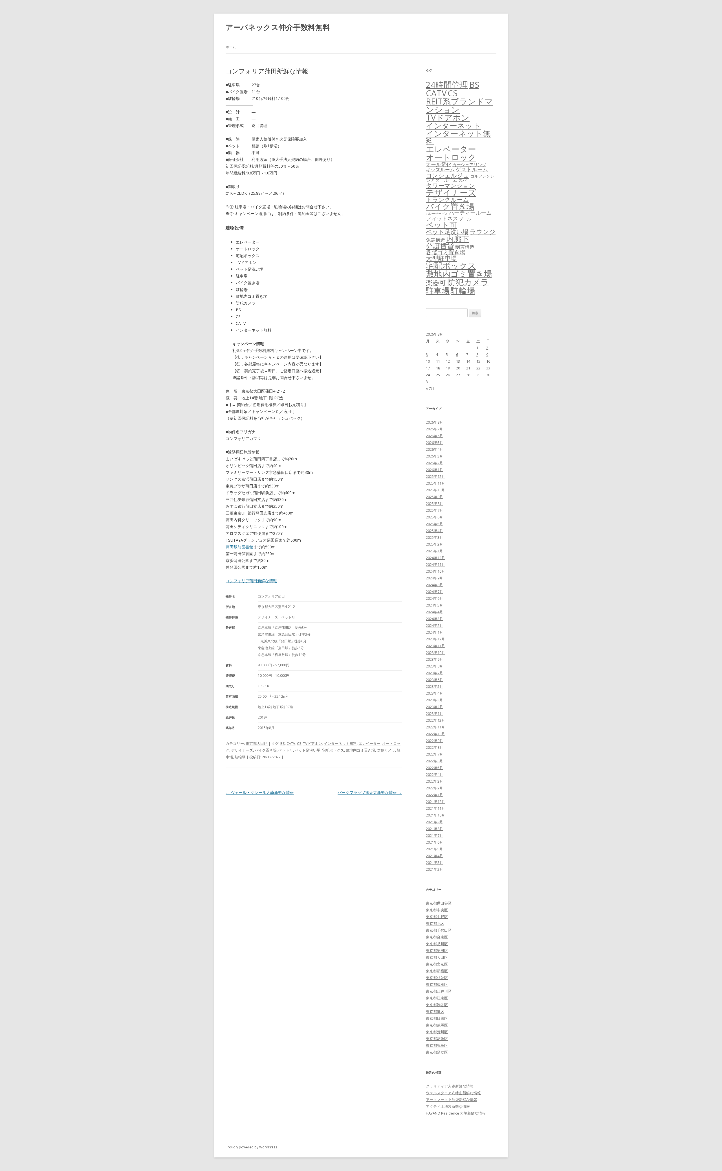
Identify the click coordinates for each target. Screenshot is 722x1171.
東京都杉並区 (437, 977)
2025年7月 (434, 510)
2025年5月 (434, 523)
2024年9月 (434, 578)
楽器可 (436, 282)
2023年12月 (435, 639)
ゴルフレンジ (482, 176)
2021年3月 (434, 862)
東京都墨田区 (437, 950)
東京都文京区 (437, 964)
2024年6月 (434, 598)
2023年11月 (435, 645)
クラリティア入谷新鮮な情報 (450, 1086)
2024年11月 (435, 564)
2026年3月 (434, 456)
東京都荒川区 (437, 1031)
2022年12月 (435, 720)
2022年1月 (434, 794)
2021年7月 (434, 835)
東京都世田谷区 (439, 903)
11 (438, 361)
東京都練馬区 (437, 1025)
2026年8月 (434, 422)
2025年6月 (434, 517)
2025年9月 (434, 496)
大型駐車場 (441, 258)
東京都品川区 (437, 943)
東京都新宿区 (437, 970)
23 (488, 368)
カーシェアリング (469, 164)
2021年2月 (434, 869)
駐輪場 (240, 756)
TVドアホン (312, 743)
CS (299, 743)
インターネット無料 (340, 743)
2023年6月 (434, 679)
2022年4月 (434, 774)
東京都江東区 (437, 998)
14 (468, 361)
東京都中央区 (437, 909)
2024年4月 (434, 611)
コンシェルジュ (447, 175)
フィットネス (442, 218)
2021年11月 (435, 808)
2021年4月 (434, 855)
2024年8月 (434, 584)
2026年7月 (434, 429)
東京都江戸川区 (439, 991)
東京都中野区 (437, 916)
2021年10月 (435, 815)
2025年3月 (434, 537)
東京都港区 (435, 1011)
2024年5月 (434, 605)
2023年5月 (434, 686)
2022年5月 (434, 767)
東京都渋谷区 (437, 1004)
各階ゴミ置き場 (445, 252)
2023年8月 (434, 666)
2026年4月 (434, 449)
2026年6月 (434, 435)
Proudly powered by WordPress (251, 1147)
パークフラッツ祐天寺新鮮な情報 (370, 792)
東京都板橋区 (437, 984)
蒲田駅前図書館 (239, 547)
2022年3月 (434, 781)
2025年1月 (434, 550)
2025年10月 (435, 490)
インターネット (453, 125)
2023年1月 (434, 713)
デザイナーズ (242, 750)
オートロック (451, 157)
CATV (291, 743)
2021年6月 (434, 842)
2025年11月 (435, 483)
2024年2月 (434, 625)
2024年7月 (434, 591)
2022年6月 (434, 760)
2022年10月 (435, 733)
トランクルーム (447, 199)
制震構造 (464, 247)
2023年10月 (435, 652)
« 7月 (430, 388)
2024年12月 (435, 557)
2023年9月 (434, 659)
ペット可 (285, 750)
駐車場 (438, 290)
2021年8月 (434, 828)
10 (428, 361)
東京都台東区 (437, 937)
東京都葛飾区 (437, 1038)
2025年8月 (434, 503)
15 (478, 361)
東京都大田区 (257, 743)
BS (282, 743)
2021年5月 (434, 849)
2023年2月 (434, 706)
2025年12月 (435, 476)
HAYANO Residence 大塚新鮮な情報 (456, 1113)
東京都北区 (435, 923)
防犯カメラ (386, 750)
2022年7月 (434, 754)
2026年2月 (434, 462)
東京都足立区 (437, 1052)
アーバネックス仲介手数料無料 (278, 27)
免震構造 (435, 240)
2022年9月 (434, 740)
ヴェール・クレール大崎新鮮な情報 (260, 792)
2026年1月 (434, 469)
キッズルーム (440, 169)
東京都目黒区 (437, 1018)
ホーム (231, 47)
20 (458, 368)
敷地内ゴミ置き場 (360, 750)
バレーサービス (437, 214)
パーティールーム (470, 212)
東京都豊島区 (437, 1045)
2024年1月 (434, 632)
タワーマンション (450, 185)
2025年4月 (434, 530)
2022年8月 (434, 747)
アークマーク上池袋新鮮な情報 (451, 1099)
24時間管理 (447, 84)
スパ (462, 180)
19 (448, 368)
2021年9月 (434, 821)
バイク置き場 (266, 750)
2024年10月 (435, 571)
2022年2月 (434, 788)
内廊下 (457, 239)
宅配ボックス (333, 750)
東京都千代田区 (439, 930)
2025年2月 (434, 544)
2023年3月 (434, 699)
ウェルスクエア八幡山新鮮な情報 (453, 1092)
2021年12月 (435, 801)
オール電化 (438, 164)
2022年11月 (435, 727)
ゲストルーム (472, 169)
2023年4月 (434, 693)
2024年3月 (434, 618)
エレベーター (369, 743)
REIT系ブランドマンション (459, 105)
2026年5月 (434, 442)
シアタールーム (441, 180)
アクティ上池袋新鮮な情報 (448, 1106)
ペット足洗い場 (307, 750)
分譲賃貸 (440, 246)
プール (465, 219)
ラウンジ (483, 231)
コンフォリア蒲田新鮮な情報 (251, 580)
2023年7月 (434, 672)
